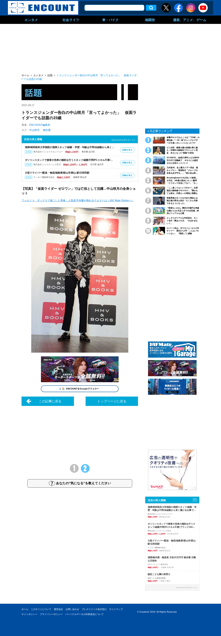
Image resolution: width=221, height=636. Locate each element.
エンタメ (31, 19)
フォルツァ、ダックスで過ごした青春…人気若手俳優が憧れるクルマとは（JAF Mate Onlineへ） (78, 200)
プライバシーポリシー (51, 614)
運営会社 (58, 609)
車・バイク (110, 19)
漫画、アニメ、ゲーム (189, 19)
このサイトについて (41, 609)
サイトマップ (116, 609)
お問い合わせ (72, 609)
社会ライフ (71, 19)
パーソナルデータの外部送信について (84, 614)
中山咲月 (34, 130)
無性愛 (47, 130)
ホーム (25, 609)
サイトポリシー (29, 614)
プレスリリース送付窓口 (94, 609)
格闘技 (150, 19)
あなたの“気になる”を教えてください (83, 483)
